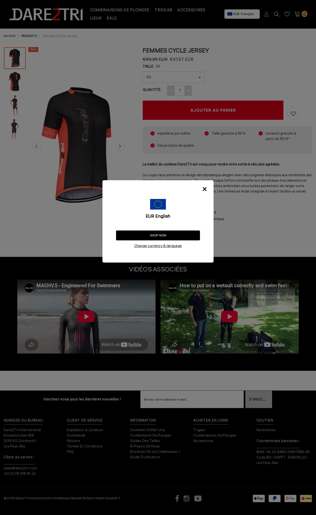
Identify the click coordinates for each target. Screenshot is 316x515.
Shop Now (158, 235)
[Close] (205, 189)
